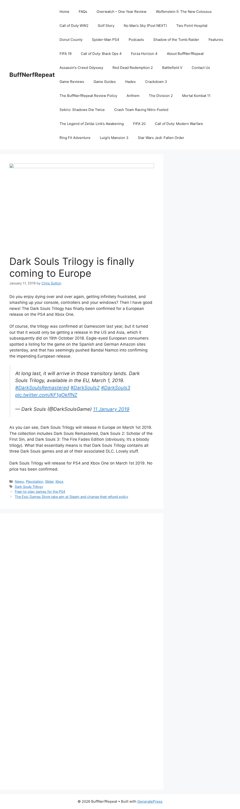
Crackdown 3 (156, 81)
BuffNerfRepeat (32, 74)
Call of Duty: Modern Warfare (179, 123)
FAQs (83, 11)
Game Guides (105, 81)
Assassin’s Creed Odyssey (81, 67)
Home (64, 11)
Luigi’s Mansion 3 (114, 137)
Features (216, 39)
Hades (130, 81)
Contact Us (201, 67)
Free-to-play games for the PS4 (40, 491)
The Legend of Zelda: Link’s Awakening (92, 123)
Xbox (59, 481)
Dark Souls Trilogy (29, 487)
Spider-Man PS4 (105, 39)
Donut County (71, 39)
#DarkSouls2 (85, 387)
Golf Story (106, 25)
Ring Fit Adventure (75, 137)
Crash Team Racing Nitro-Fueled (141, 109)
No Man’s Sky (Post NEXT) (145, 25)
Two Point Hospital (191, 25)
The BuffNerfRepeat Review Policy (88, 95)
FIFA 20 (139, 123)
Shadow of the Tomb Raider (176, 39)
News (19, 481)
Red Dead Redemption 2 (132, 67)
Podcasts (136, 39)
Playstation (34, 481)
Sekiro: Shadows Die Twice (82, 109)
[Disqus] (81, 587)
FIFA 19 (65, 53)
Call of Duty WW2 (74, 25)
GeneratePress (149, 801)
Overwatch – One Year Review (121, 11)
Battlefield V (172, 67)
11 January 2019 (111, 409)
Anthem (133, 95)
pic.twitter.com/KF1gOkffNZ (46, 395)
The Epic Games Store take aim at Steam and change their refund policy (71, 497)
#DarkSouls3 (115, 387)
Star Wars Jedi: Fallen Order (161, 137)
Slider (49, 481)
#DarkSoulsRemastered (42, 387)
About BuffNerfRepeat (185, 53)
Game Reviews (72, 81)
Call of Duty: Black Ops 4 (101, 53)
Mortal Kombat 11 (196, 95)
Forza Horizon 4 (144, 53)
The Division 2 (161, 95)
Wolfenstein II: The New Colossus (184, 11)
